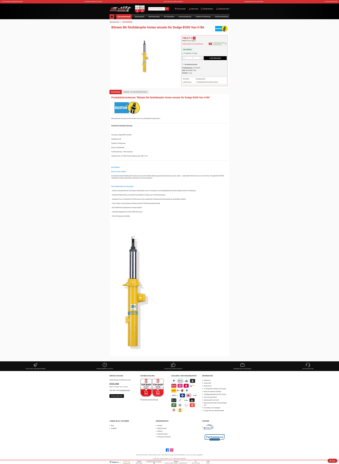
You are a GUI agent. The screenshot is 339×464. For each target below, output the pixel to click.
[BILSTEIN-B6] (144, 54)
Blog (112, 425)
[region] (144, 54)
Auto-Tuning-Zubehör (210, 397)
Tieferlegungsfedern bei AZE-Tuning (215, 394)
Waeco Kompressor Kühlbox (212, 391)
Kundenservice (162, 421)
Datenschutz (208, 386)
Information (207, 376)
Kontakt (159, 425)
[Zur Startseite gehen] (120, 9)
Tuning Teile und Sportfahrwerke (214, 410)
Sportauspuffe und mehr (211, 400)
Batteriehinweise (162, 434)
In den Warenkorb (215, 58)
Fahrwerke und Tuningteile (212, 408)
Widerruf (160, 431)
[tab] (115, 92)
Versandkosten (164, 455)
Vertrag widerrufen (117, 396)
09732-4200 (114, 384)
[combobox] (156, 9)
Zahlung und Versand (164, 437)
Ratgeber (114, 428)
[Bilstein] (221, 29)
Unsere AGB (207, 383)
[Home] (112, 16)
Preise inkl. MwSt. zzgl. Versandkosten (192, 43)
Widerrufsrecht (161, 428)
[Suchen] (167, 9)
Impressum (207, 380)
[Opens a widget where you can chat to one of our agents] (332, 461)
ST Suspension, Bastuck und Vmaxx (215, 389)
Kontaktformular (125, 390)
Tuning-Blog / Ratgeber (119, 421)
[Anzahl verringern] (184, 58)
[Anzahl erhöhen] (201, 58)
